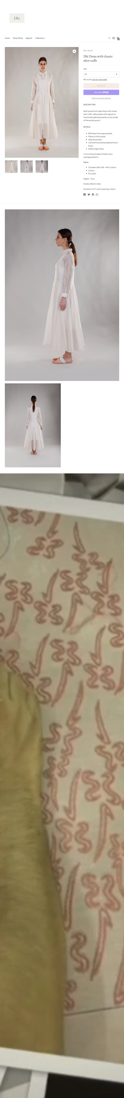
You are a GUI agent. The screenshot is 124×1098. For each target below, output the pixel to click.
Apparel (29, 38)
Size (85, 69)
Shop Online (18, 38)
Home (7, 38)
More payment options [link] (101, 98)
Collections (39, 38)
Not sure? (95, 79)
